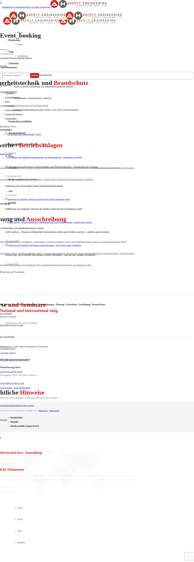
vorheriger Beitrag (8, 58)
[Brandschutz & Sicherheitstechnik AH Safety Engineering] (53, 7)
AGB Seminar (6, 388)
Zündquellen (11, 118)
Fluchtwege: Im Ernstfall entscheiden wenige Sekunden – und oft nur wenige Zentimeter (50, 254)
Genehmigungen (12, 97)
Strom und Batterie (14, 114)
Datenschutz (54, 411)
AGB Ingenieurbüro (21, 388)
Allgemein (9, 93)
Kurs (7, 102)
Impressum (43, 411)
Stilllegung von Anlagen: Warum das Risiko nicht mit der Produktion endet (43, 208)
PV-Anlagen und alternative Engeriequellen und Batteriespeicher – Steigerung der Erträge (51, 166)
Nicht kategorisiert (13, 110)
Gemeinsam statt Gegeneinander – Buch (25, 144)
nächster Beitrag (24, 58)
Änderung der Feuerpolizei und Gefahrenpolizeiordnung (34, 186)
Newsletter (10, 106)
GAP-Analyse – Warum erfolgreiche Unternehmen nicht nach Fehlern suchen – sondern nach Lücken (57, 231)
